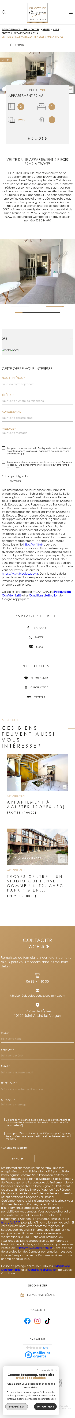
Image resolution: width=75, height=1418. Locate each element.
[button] (61, 306)
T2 (34, 33)
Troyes (6, 33)
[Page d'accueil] (37, 12)
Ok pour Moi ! (45, 1406)
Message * (9, 428)
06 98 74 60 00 (37, 981)
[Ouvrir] (4, 12)
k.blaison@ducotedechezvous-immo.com (37, 995)
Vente (46, 29)
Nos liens (67, 1408)
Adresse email (11, 411)
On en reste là (45, 1370)
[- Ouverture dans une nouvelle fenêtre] (27, 1321)
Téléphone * (9, 1083)
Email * (5, 1066)
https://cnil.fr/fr (33, 544)
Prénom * (7, 1049)
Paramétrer (16, 1406)
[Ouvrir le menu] (71, 12)
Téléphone (9, 395)
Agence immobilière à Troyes (20, 29)
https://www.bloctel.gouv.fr (20, 573)
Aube (56, 29)
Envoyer (15, 480)
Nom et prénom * (13, 378)
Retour (19, 45)
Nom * (5, 1032)
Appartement (22, 33)
